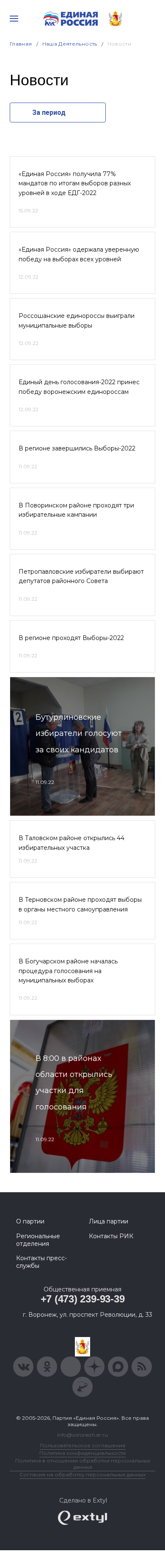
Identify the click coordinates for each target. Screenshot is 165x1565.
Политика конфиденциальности (82, 1453)
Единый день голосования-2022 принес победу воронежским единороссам (79, 386)
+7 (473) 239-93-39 (83, 1299)
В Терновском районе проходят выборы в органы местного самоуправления (80, 904)
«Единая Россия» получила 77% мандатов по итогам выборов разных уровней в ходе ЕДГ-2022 (75, 183)
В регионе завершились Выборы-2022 (77, 448)
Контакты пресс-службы (41, 1261)
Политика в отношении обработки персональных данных (82, 1463)
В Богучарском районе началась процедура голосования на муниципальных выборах (68, 970)
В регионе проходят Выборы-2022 (71, 638)
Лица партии (108, 1221)
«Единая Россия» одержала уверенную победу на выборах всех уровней (79, 254)
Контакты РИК (111, 1236)
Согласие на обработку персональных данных (82, 1474)
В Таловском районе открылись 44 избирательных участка (71, 842)
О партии (30, 1221)
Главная (21, 44)
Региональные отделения (38, 1240)
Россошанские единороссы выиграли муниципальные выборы (77, 320)
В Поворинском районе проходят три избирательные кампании (76, 510)
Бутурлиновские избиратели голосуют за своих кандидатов (79, 733)
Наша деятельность (69, 44)
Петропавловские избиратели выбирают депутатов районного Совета (81, 576)
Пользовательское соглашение (83, 1445)
